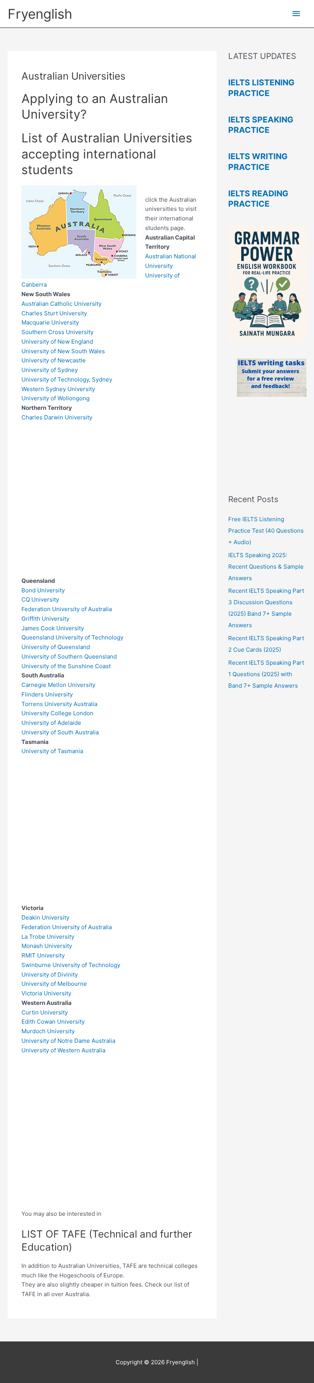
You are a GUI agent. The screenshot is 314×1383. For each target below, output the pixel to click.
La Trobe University (47, 936)
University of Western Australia (64, 1050)
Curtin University (44, 1012)
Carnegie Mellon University (59, 684)
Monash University (46, 945)
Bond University (43, 590)
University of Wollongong (55, 398)
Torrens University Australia (59, 704)
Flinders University (47, 694)
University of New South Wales (63, 351)
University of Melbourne (54, 983)
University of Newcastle (53, 360)
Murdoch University (48, 1031)
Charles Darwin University (56, 417)
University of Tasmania (52, 751)
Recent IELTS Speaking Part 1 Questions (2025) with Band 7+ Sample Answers (266, 674)
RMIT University (43, 955)
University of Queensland (55, 647)
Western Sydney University (58, 389)
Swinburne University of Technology (70, 965)
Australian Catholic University (61, 303)
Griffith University (45, 618)
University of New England (57, 341)
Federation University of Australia (66, 609)
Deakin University (45, 917)
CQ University (41, 599)
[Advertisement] (112, 504)
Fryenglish (40, 14)
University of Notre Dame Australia (68, 1040)
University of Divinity (49, 974)
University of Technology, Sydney (66, 379)
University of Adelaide (51, 722)
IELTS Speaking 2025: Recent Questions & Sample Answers (266, 566)
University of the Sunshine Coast (66, 666)
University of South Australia (60, 732)
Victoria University (47, 993)
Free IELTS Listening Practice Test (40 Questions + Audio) (266, 530)
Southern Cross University (57, 332)
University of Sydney (49, 369)
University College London (58, 713)
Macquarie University (50, 322)
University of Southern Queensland (69, 656)
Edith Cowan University (53, 1021)
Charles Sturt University (54, 313)
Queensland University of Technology (72, 637)
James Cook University (52, 628)
